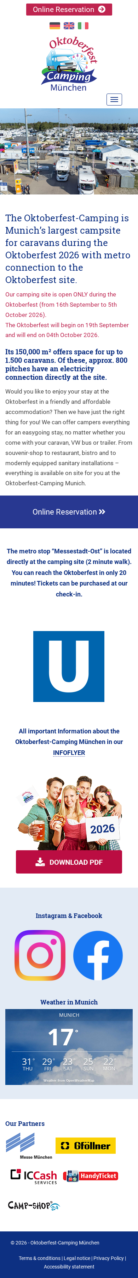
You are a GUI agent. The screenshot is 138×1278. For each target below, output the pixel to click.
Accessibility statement (69, 1267)
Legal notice (77, 1258)
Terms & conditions (40, 1258)
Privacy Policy (108, 1258)
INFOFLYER (69, 752)
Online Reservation (63, 9)
